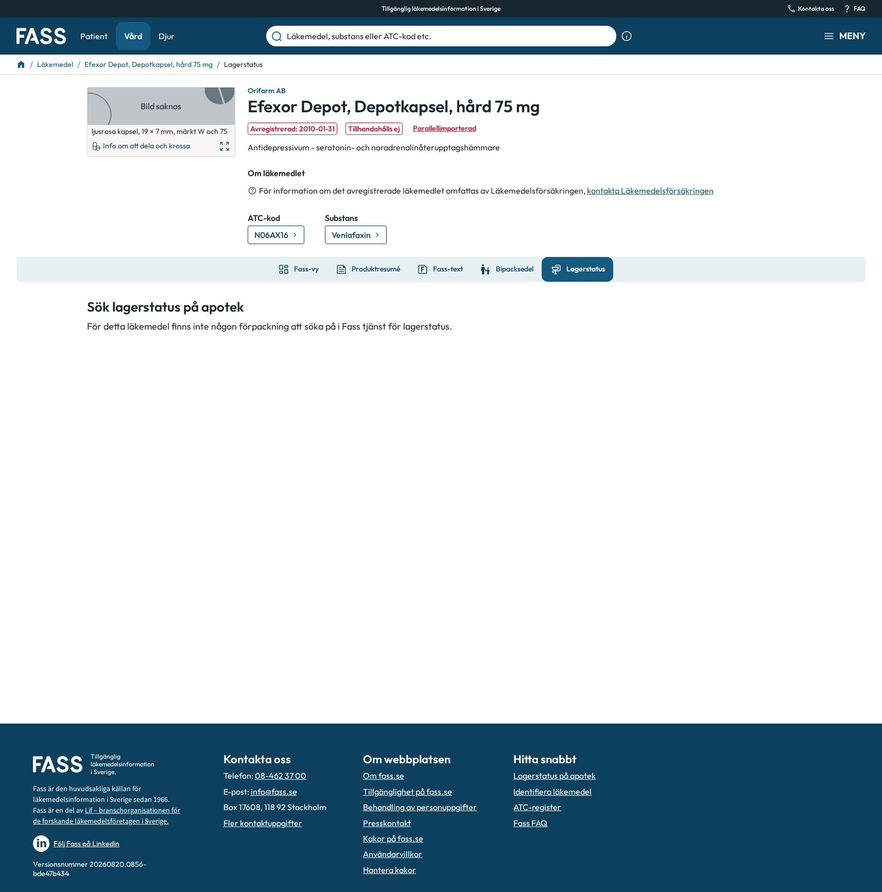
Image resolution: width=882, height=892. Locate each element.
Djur (167, 36)
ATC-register (537, 807)
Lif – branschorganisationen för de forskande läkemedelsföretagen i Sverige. (106, 816)
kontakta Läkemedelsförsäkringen (650, 190)
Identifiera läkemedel (552, 791)
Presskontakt (387, 823)
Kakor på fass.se (393, 838)
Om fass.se (383, 775)
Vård (133, 36)
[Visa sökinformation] (626, 36)
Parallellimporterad (444, 128)
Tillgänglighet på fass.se (407, 791)
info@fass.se (274, 791)
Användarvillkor (392, 854)
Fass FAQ (530, 823)
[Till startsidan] (21, 64)
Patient (94, 36)
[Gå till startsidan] (41, 36)
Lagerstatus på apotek (554, 775)
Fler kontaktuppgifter (262, 823)
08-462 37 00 (280, 775)
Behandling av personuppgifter (420, 807)
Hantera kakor (389, 870)
